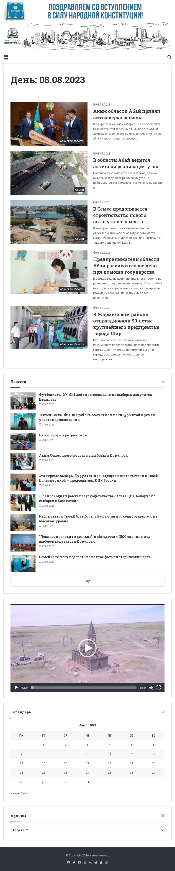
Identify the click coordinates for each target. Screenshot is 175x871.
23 (65, 772)
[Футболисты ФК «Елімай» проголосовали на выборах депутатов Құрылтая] (23, 401)
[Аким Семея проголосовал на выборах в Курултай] (23, 461)
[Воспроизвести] (16, 687)
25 (109, 772)
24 (87, 772)
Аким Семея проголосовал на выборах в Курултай (83, 455)
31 (87, 782)
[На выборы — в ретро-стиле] (23, 441)
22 (43, 772)
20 (153, 763)
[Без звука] (151, 687)
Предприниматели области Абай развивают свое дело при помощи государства (126, 265)
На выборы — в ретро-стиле (63, 435)
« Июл (14, 793)
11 (109, 754)
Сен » (24, 793)
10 (87, 754)
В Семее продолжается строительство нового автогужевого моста (120, 215)
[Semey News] (87, 36)
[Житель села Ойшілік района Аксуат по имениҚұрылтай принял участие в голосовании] (23, 421)
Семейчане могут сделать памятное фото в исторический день (95, 557)
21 (21, 772)
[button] (87, 648)
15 (43, 763)
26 (131, 772)
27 (153, 772)
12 (131, 754)
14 (21, 763)
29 (43, 782)
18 (109, 763)
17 (87, 763)
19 (131, 763)
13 (153, 754)
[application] (87, 648)
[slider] (83, 687)
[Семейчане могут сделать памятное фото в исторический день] (23, 563)
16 (65, 763)
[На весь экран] (158, 687)
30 (65, 782)
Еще (87, 581)
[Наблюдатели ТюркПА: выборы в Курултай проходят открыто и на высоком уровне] (23, 522)
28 (21, 782)
